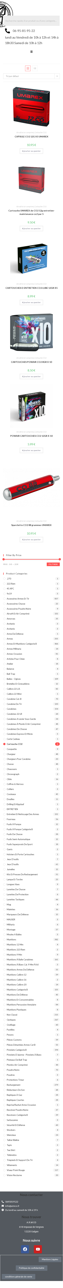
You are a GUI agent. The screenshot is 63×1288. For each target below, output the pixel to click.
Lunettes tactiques (15, 899)
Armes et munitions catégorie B (22, 643)
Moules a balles (14, 934)
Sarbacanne (12, 1120)
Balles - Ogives (14, 679)
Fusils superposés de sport (20, 844)
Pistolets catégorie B (17, 1050)
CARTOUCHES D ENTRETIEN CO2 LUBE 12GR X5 (31, 287)
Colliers (10, 789)
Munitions (11, 939)
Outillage (11, 1024)
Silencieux (11, 1135)
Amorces (11, 618)
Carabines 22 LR (14, 714)
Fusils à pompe (14, 824)
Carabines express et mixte (20, 734)
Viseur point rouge (16, 1170)
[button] (31, 52)
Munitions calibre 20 (16, 984)
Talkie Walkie (13, 1140)
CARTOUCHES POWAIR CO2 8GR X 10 (31, 362)
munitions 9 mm (14, 954)
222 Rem (11, 583)
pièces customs (14, 1039)
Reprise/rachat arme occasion (21, 1105)
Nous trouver (31, 1217)
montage (11, 929)
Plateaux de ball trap (17, 1059)
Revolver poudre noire (17, 1110)
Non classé (12, 1014)
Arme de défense (15, 634)
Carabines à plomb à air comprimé (23, 724)
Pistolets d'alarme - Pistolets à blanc (24, 1054)
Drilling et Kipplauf (15, 804)
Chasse (10, 764)
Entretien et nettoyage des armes (23, 814)
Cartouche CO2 (40, 132)
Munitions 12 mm (15, 944)
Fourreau (11, 819)
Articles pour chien (16, 659)
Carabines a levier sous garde (21, 719)
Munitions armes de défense (20, 969)
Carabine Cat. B (14, 699)
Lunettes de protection (18, 894)
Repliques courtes (15, 1100)
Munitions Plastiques (16, 1009)
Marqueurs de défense (18, 914)
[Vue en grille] (28, 68)
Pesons (10, 1034)
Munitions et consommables (20, 999)
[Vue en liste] (35, 68)
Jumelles (11, 869)
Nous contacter (31, 1195)
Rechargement (13, 1085)
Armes (10, 638)
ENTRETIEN (12, 809)
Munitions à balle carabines (20, 959)
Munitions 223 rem (16, 949)
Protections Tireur (15, 1080)
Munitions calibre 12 (16, 974)
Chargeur (11, 754)
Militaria (11, 924)
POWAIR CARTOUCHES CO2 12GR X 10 (31, 435)
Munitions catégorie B (17, 989)
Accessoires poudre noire (19, 608)
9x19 (9, 593)
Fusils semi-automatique (18, 839)
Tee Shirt (11, 1150)
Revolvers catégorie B (17, 1115)
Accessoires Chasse (16, 603)
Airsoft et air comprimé (25, 132)
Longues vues (13, 884)
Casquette (12, 749)
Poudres (11, 1075)
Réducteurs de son (16, 1090)
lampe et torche (15, 879)
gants (9, 849)
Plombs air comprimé (17, 1065)
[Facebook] (25, 1249)
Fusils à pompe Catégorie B (20, 829)
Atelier (10, 663)
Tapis (9, 1145)
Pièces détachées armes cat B (21, 1045)
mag (9, 904)
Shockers (11, 1130)
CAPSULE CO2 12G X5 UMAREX (31, 136)
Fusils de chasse (14, 834)
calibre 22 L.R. (13, 689)
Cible (9, 779)
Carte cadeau (13, 739)
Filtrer (53, 564)
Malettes (11, 909)
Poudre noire (13, 1070)
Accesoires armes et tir (18, 598)
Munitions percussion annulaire (21, 1004)
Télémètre (11, 1155)
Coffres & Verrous (15, 784)
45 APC (10, 588)
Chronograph (13, 774)
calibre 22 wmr (14, 694)
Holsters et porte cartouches (20, 854)
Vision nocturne (14, 1175)
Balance (10, 669)
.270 (9, 578)
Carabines (11, 709)
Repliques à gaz (14, 1095)
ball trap (11, 674)
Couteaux (11, 794)
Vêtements (12, 1165)
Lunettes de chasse (16, 889)
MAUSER (11, 919)
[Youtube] (38, 1249)
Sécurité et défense (16, 1125)
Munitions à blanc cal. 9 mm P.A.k (23, 964)
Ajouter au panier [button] (31, 151)
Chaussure (12, 769)
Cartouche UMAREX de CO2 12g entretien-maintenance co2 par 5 (31, 212)
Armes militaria (14, 648)
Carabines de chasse (17, 729)
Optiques (11, 1019)
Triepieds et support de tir (20, 1160)
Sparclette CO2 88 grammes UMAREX (31, 525)
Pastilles (11, 1029)
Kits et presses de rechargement (22, 874)
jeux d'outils (13, 859)
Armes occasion (14, 654)
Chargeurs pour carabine (18, 759)
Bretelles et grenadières (18, 683)
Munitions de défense (17, 994)
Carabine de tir (14, 704)
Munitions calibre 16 (16, 979)
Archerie (11, 623)
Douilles (10, 799)
